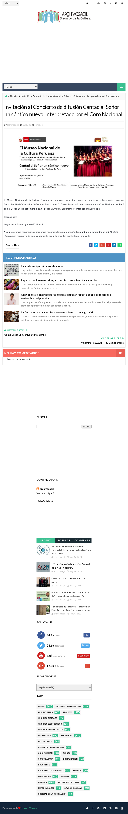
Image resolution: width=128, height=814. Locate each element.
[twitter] (87, 3)
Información (44, 776)
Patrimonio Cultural (68, 782)
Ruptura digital (46, 788)
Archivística (44, 736)
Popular (64, 540)
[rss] (110, 3)
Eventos (77, 771)
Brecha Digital (45, 741)
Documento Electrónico (50, 771)
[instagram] (104, 3)
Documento (44, 765)
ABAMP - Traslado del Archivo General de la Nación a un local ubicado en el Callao (72, 550)
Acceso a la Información (68, 706)
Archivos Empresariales (50, 730)
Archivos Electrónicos (50, 724)
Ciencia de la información (51, 747)
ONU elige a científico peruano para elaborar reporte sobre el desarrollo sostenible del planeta (66, 296)
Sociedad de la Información (52, 794)
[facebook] (93, 3)
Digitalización (70, 759)
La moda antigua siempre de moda (42, 265)
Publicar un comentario (19, 359)
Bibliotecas (67, 736)
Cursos (66, 753)
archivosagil (47, 489)
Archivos (67, 712)
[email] (116, 3)
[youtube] (122, 3)
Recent (45, 540)
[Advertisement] (63, 56)
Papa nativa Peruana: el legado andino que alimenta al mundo (59, 280)
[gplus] (98, 3)
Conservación (45, 753)
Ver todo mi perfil (45, 493)
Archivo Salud (45, 712)
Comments (82, 540)
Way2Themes (31, 808)
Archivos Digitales (47, 718)
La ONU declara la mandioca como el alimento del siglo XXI (57, 312)
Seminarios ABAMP (73, 788)
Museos (65, 776)
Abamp (41, 706)
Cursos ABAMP (45, 759)
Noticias (14, 96)
